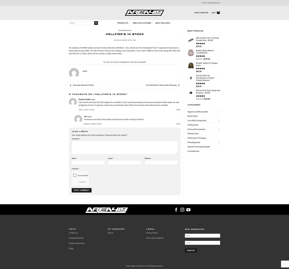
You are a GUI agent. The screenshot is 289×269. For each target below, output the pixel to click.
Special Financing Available (199, 147)
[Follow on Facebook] (176, 210)
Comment (76, 139)
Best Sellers (163, 23)
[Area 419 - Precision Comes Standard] (144, 13)
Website (148, 158)
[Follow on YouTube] (188, 210)
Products (122, 23)
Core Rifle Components (197, 121)
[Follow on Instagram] (182, 210)
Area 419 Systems (142, 23)
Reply (178, 109)
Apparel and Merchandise (198, 112)
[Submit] (96, 23)
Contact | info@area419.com (211, 3)
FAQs (71, 249)
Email (110, 158)
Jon (134, 40)
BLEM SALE (193, 116)
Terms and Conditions (155, 238)
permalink (143, 62)
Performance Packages (197, 138)
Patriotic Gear (193, 134)
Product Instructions (77, 243)
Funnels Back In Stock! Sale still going (161, 85)
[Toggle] (218, 111)
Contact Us (73, 233)
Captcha (75, 169)
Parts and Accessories (196, 129)
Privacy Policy (152, 233)
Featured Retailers (76, 238)
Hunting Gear (193, 125)
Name (74, 158)
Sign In (110, 233)
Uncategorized (124, 62)
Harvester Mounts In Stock (83, 85)
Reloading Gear (194, 142)
